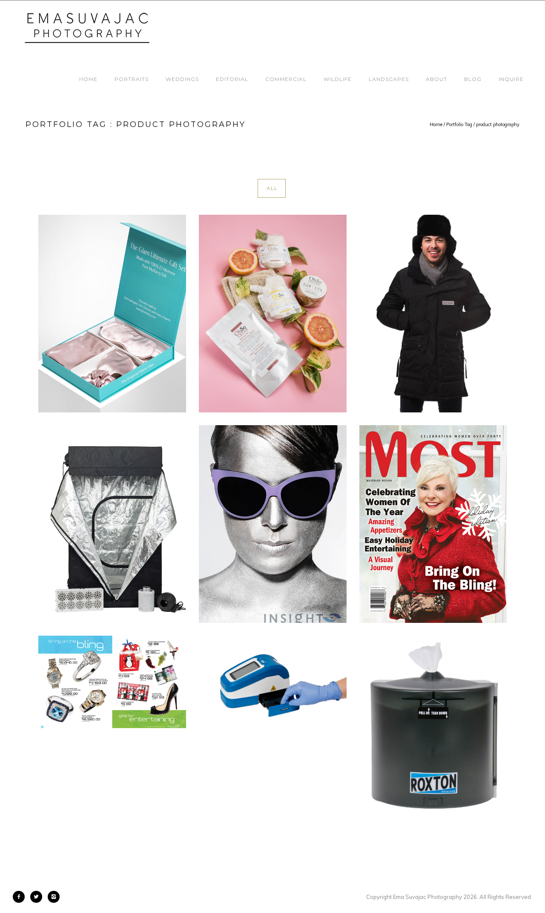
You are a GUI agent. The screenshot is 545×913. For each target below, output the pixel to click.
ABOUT (436, 79)
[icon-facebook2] (21, 897)
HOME (88, 79)
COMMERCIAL (286, 79)
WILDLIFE (338, 79)
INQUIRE (511, 79)
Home (436, 124)
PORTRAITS (132, 79)
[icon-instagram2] (54, 897)
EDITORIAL (232, 79)
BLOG (473, 79)
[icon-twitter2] (38, 897)
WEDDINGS (182, 79)
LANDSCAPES (389, 79)
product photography (497, 124)
